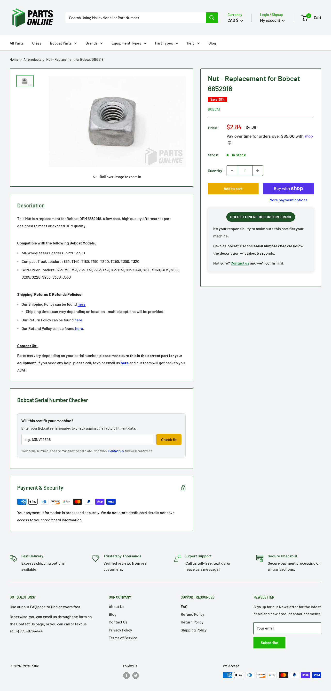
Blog (212, 43)
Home (14, 59)
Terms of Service (123, 637)
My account (270, 20)
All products (32, 59)
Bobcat (214, 109)
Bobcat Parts (61, 43)
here (82, 304)
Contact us (116, 451)
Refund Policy (192, 614)
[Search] (212, 17)
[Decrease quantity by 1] (232, 171)
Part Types (164, 43)
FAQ (184, 606)
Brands (92, 43)
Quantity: (216, 170)
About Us (116, 606)
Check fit (169, 439)
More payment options (288, 199)
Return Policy (192, 622)
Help (191, 43)
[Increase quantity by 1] (257, 171)
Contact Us (118, 622)
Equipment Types (126, 43)
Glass (36, 43)
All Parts (17, 43)
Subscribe (269, 642)
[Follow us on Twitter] (135, 675)
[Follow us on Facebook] (126, 675)
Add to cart (233, 188)
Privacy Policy (120, 630)
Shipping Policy (194, 630)
